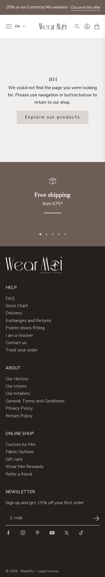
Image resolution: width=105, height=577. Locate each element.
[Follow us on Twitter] (66, 533)
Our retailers (18, 393)
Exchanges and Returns (29, 321)
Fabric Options (20, 452)
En (17, 26)
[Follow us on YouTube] (52, 533)
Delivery (14, 313)
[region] (52, 198)
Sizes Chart (17, 306)
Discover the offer (86, 7)
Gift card (14, 459)
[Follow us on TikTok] (81, 533)
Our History (17, 379)
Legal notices (48, 571)
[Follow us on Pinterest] (37, 533)
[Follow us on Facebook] (8, 533)
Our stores (16, 386)
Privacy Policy (19, 408)
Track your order (22, 350)
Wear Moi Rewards (25, 467)
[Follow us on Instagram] (23, 533)
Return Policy (19, 416)
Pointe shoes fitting (25, 328)
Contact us (16, 343)
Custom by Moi (20, 444)
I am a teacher (19, 335)
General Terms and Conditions (35, 401)
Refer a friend (19, 474)
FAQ (10, 298)
